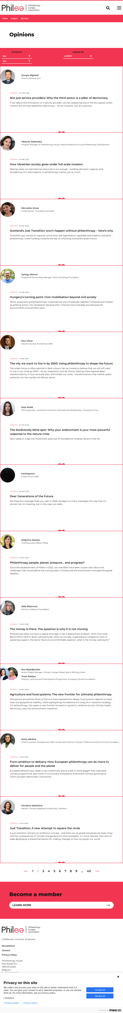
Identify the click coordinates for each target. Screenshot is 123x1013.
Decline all (100, 996)
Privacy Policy (9, 955)
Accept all (100, 990)
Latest (68, 56)
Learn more (21, 905)
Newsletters (8, 946)
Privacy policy (30, 1003)
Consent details (11, 1003)
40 (89, 871)
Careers (6, 950)
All (5, 56)
